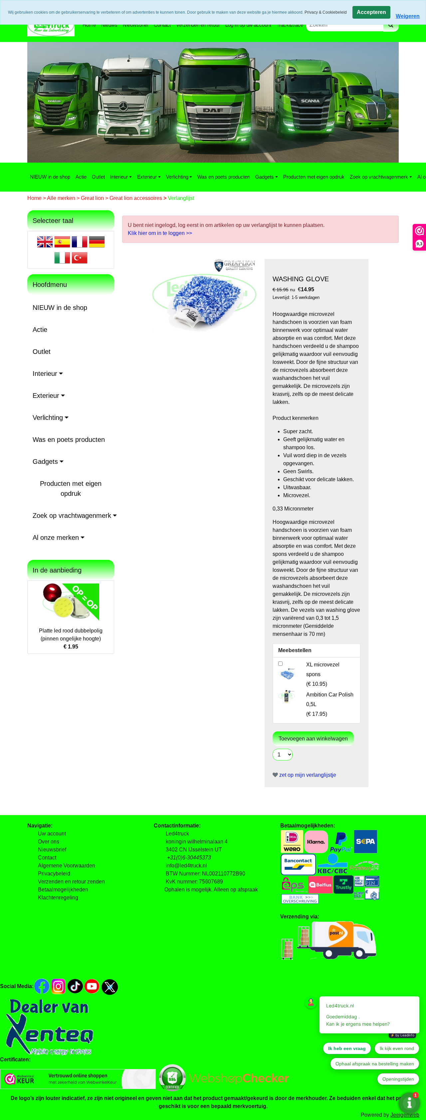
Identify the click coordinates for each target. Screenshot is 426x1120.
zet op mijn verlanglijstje (307, 775)
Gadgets (264, 177)
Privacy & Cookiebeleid (326, 12)
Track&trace (290, 25)
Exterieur (147, 177)
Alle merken (62, 198)
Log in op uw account (248, 25)
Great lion (93, 198)
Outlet (98, 177)
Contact (162, 25)
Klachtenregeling (58, 897)
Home (89, 25)
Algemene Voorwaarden (66, 865)
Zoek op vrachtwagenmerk (379, 177)
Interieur (119, 177)
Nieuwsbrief (135, 25)
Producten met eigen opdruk (313, 177)
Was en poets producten (223, 177)
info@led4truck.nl (186, 865)
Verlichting (177, 177)
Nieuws (109, 25)
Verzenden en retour (198, 25)
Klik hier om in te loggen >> (160, 233)
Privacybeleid (54, 873)
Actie (81, 177)
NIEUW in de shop (50, 177)
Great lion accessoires (136, 198)
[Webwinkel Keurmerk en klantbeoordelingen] (78, 1078)
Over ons (48, 841)
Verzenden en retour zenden (71, 881)
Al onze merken (56, 537)
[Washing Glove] (204, 298)
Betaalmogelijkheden (63, 889)
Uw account (52, 833)
